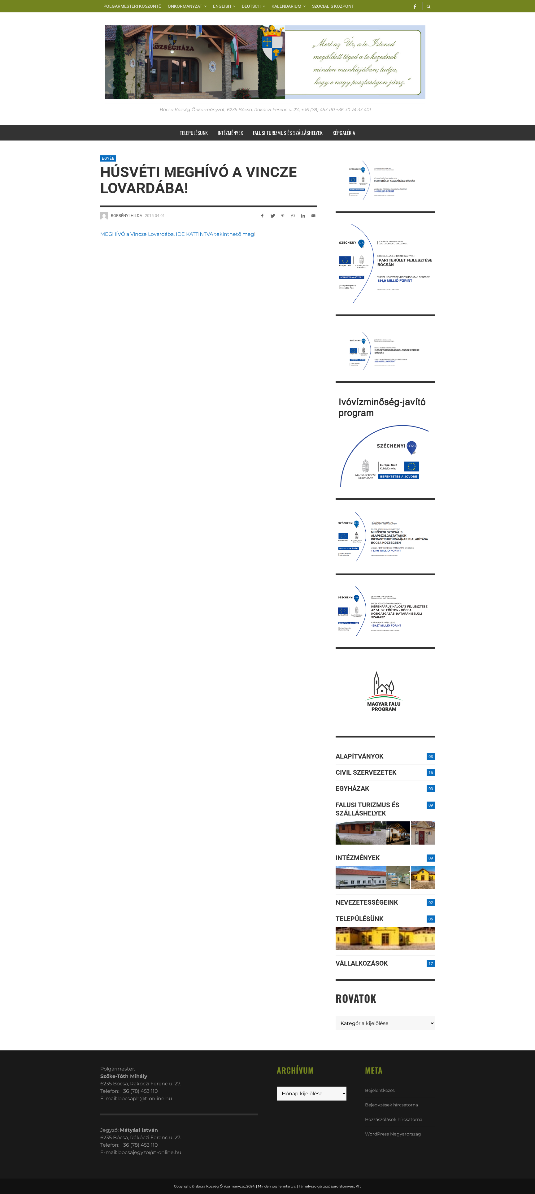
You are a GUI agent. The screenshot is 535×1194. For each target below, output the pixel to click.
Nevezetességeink (367, 902)
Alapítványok (359, 756)
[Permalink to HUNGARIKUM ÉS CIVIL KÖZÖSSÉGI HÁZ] (423, 877)
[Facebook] (415, 6)
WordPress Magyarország (393, 1134)
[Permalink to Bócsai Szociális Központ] (361, 877)
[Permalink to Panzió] (423, 833)
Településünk (359, 919)
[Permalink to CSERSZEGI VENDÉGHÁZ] (398, 833)
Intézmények (358, 858)
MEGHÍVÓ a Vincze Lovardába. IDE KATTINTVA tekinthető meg (177, 234)
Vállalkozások (362, 963)
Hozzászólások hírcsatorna (393, 1119)
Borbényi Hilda (126, 215)
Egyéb (108, 158)
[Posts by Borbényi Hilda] (104, 215)
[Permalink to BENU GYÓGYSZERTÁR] (398, 877)
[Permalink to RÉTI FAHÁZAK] (361, 833)
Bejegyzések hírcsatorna (391, 1105)
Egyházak (352, 788)
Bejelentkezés (380, 1090)
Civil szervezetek (366, 772)
